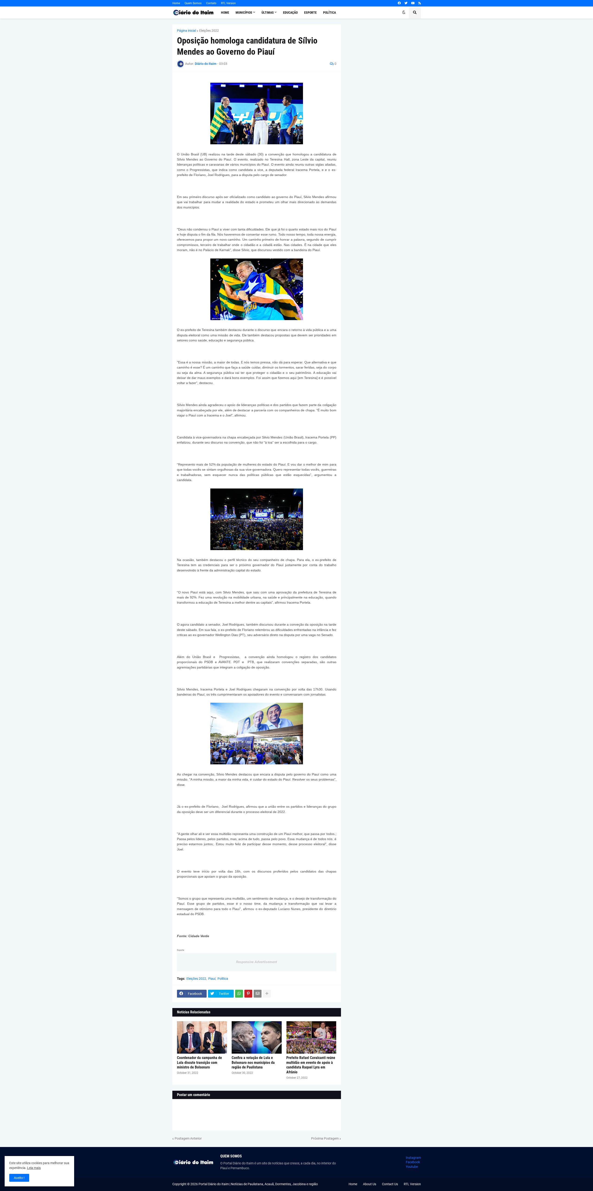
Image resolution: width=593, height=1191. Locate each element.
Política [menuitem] (329, 12)
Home (176, 3)
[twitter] (405, 3)
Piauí (211, 978)
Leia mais (34, 1168)
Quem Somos (193, 3)
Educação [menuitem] (290, 12)
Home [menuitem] (225, 12)
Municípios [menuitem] (244, 12)
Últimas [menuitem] (268, 12)
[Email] (258, 994)
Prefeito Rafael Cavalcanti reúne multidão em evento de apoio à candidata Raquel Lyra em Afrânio (310, 1065)
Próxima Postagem (325, 1138)
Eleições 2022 (209, 30)
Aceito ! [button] (19, 1178)
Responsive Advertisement (256, 962)
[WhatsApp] (239, 994)
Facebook (413, 1162)
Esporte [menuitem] (310, 12)
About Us (369, 1184)
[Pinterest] (248, 994)
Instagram (413, 1157)
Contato (211, 3)
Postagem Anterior (188, 1138)
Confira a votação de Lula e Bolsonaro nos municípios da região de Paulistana (253, 1063)
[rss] (419, 3)
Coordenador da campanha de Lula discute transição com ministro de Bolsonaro (199, 1063)
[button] (404, 12)
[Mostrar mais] (267, 994)
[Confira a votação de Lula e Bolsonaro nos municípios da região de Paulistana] (257, 1037)
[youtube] (413, 3)
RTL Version (228, 3)
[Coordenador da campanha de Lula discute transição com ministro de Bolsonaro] (202, 1037)
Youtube (412, 1167)
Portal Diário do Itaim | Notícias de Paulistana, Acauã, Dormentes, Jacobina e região (258, 1184)
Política (223, 978)
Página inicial (186, 30)
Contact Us (390, 1184)
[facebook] (399, 3)
